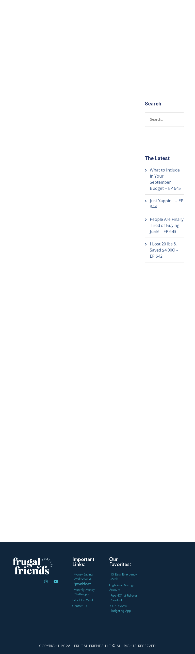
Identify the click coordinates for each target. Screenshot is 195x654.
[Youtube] (56, 581)
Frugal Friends (26, 401)
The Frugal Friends (29, 184)
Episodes (21, 190)
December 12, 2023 (29, 179)
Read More (22, 321)
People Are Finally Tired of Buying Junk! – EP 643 (167, 225)
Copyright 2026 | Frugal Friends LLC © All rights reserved (97, 645)
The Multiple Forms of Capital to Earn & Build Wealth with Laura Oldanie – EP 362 (33, 142)
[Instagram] (46, 581)
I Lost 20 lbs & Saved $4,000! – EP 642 (164, 250)
